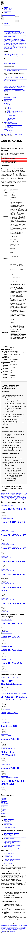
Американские (19, 55)
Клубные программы (9, 860)
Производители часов (9, 827)
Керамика (16, 70)
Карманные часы (15, 41)
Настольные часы (11, 116)
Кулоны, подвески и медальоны (15, 111)
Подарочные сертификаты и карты (12, 859)
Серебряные (11, 61)
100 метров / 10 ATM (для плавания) (14, 78)
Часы (2, 134)
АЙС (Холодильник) (10, 493)
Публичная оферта (8, 843)
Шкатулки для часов (12, 123)
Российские (7, 55)
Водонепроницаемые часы (10, 37)
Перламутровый (14, 89)
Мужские (6, 134)
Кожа (5, 69)
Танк (9, 499)
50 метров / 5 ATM (18, 77)
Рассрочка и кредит (9, 861)
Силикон (13, 69)
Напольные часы (11, 118)
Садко (17, 497)
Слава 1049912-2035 (11, 623)
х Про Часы (24, 499)
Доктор (25, 493)
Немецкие (12, 55)
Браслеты (9, 108)
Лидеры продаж (8, 824)
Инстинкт (9, 494)
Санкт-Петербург (10, 925)
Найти (16, 16)
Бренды (5, 12)
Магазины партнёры (9, 838)
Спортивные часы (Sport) (10, 46)
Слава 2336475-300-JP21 (14, 522)
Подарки (9, 126)
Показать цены (4, 517)
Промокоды (7, 855)
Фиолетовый (21, 90)
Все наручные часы (9, 819)
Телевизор (13, 499)
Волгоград (24, 925)
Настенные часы (11, 115)
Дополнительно (8, 846)
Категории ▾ (7, 25)
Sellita (14, 97)
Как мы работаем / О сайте (10, 834)
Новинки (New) (10, 48)
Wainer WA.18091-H (11, 768)
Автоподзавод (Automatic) (10, 32)
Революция (4, 497)
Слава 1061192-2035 (11, 636)
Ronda (9, 97)
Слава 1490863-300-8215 (13, 561)
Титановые (17, 61)
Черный (6, 91)
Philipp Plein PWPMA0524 (8, 753)
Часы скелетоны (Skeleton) (13, 39)
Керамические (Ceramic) (10, 63)
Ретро (22, 496)
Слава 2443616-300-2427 (13, 574)
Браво (21, 493)
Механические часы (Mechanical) (12, 31)
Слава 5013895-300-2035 (13, 535)
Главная (6, 7)
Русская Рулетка (11, 497)
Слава (15, 134)
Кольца (8, 104)
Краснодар (16, 927)
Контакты (6, 839)
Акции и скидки (8, 856)
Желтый (19, 86)
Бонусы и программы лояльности (12, 857)
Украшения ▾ (7, 103)
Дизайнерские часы (13, 47)
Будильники (10, 119)
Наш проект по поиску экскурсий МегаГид (15, 848)
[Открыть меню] (2, 2)
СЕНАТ (24, 497)
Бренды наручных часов (10, 825)
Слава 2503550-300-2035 (13, 603)
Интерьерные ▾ (7, 114)
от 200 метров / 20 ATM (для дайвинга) (15, 79)
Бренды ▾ (6, 129)
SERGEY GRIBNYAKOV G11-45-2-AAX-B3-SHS (14, 698)
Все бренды (10, 130)
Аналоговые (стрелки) (9, 35)
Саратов (3, 931)
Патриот (20, 134)
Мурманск (3, 928)
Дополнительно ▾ (8, 122)
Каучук (8, 69)
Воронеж (17, 925)
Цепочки (9, 107)
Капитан (21, 494)
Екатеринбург (4, 927)
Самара (20, 929)
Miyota (5, 97)
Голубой (14, 86)
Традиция (19, 499)
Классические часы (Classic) (15, 44)
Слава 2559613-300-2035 (13, 548)
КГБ (25, 494)
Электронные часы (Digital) (15, 33)
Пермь (6, 929)
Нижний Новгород (12, 928)
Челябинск (12, 931)
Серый (12, 90)
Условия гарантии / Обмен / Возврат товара (15, 837)
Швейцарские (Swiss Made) (10, 54)
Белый (10, 86)
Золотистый (7, 87)
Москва (5, 496)
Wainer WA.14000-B (11, 739)
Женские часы (7, 11)
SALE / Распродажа (9, 853)
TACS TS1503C (9, 725)
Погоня (14, 496)
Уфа (7, 931)
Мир (2, 496)
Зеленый (23, 86)
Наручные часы (8, 8)
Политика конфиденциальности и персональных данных (12, 841)
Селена (20, 497)
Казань (11, 927)
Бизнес (18, 493)
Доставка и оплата (8, 835)
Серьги (8, 105)
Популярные (10, 131)
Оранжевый (7, 89)
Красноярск (23, 927)
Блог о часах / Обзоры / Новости (12, 845)
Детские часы (18, 35)
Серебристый (7, 90)
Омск (2, 929)
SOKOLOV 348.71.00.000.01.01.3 (11, 682)
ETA (12, 97)
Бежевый (6, 86)
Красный (19, 87)
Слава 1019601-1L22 (11, 649)
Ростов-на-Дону (12, 929)
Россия (11, 134)
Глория (5, 494)
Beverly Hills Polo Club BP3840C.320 (13, 782)
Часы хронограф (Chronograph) (13, 39)
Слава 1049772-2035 (11, 663)
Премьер (18, 496)
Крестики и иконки (12, 112)
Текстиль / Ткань (19, 69)
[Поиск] (2, 18)
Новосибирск (21, 928)
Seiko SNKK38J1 (9, 712)
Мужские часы (7, 9)
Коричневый (13, 87)
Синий (16, 90)
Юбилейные (15, 494)
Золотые (6, 61)
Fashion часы (14, 36)
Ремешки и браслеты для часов (14, 125)
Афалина (3, 493)
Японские (20, 54)
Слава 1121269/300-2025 (13, 509)
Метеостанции (10, 120)
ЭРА (2, 494)
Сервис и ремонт (8, 863)
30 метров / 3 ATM (8, 77)
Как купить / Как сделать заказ (11, 833)
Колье (8, 110)
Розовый (21, 89)
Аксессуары (10, 127)
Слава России (4, 499)
